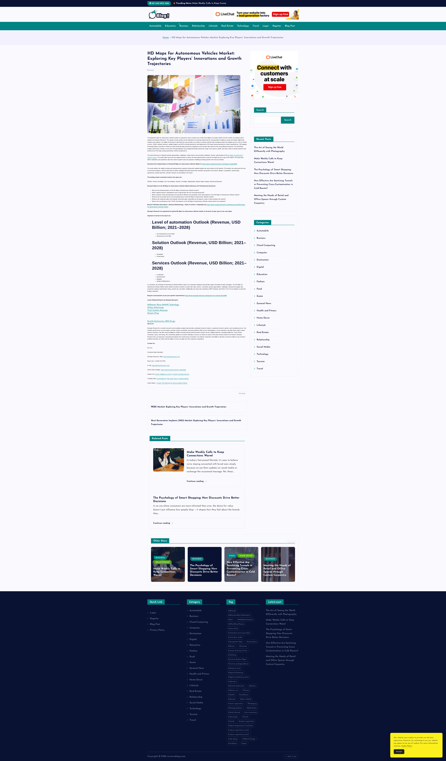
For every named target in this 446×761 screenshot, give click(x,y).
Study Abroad (235, 712)
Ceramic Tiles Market (162, 383)
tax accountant (251, 712)
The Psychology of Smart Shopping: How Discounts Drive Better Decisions (279, 633)
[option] (168, 564)
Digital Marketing (236, 673)
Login (266, 26)
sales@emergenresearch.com (161, 365)
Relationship (198, 26)
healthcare (244, 695)
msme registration (236, 703)
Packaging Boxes (236, 708)
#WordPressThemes (237, 624)
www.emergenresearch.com (171, 356)
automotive (252, 642)
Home (166, 38)
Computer (262, 253)
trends (242, 393)
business (244, 646)
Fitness (246, 690)
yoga (244, 743)
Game (260, 296)
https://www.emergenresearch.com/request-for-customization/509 (206, 295)
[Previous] (289, 540)
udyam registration (247, 721)
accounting (234, 628)
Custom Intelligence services (163, 374)
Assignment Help (236, 642)
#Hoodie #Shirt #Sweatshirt (240, 615)
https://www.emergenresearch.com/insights (173, 369)
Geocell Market (161, 378)
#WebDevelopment (246, 620)
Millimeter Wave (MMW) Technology (163, 305)
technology (234, 717)
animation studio (236, 637)
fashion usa (234, 690)
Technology (243, 26)
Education (170, 26)
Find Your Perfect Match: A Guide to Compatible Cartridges (241, 571)
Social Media (263, 347)
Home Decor (263, 318)
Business (184, 26)
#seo (231, 620)
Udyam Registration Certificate (241, 726)
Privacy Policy (157, 630)
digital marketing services (239, 677)
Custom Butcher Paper (238, 659)
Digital (260, 267)
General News (264, 303)
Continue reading (195, 481)
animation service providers (240, 633)
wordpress (233, 743)
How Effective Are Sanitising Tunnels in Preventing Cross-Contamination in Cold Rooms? (273, 184)
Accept (399, 752)
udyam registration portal (239, 734)
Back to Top (292, 756)
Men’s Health (246, 699)
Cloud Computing (266, 245)
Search (260, 110)
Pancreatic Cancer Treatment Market (178, 378)
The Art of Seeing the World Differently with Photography (277, 571)
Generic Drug (153, 313)
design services (235, 668)
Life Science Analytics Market (178, 383)
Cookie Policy (406, 746)
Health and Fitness (266, 311)
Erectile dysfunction (237, 686)
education (233, 681)
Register (277, 26)
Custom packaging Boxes (239, 664)
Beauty (232, 646)
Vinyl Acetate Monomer (157, 310)
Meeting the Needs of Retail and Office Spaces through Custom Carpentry (271, 199)
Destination (263, 260)
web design (234, 739)
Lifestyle (213, 26)
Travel (256, 26)
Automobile (155, 26)
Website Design (249, 739)
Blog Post (290, 26)
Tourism (261, 361)
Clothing (233, 655)
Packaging (253, 703)
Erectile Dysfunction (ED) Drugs (161, 321)
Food (259, 289)
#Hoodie (233, 611)
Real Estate (227, 26)
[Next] (293, 540)
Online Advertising (155, 307)
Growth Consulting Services (181, 374)
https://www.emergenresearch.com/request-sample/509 (219, 164)
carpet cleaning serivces (238, 650)
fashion (253, 686)
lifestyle (232, 699)
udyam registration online (239, 730)
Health (232, 695)
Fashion (261, 282)
